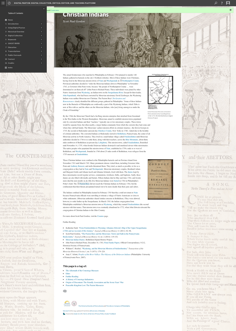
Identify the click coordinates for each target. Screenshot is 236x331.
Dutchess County (104, 130)
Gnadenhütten (133, 142)
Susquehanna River (115, 92)
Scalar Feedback (110, 314)
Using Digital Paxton (16, 28)
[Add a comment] (66, 291)
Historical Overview (16, 32)
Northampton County (130, 80)
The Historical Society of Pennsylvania (90, 306)
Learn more (55, 10)
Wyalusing (85, 92)
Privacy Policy (99, 314)
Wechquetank (112, 80)
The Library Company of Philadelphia (118, 306)
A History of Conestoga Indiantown (80, 279)
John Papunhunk (69, 95)
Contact (11, 59)
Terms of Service (88, 314)
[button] (222, 3)
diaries (130, 172)
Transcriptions (14, 51)
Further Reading (72, 276)
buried (116, 180)
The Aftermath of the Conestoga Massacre (82, 270)
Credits (11, 63)
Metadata (102, 311)
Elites (68, 273)
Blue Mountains (132, 139)
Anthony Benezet (77, 166)
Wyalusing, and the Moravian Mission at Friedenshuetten (104, 248)
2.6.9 (80, 314)
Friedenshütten (130, 136)
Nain (101, 80)
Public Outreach (14, 55)
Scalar (76, 314)
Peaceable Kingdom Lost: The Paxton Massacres (85, 285)
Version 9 (66, 311)
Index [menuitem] (10, 68)
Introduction (13, 24)
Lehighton (102, 142)
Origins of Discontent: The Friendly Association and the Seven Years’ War (94, 282)
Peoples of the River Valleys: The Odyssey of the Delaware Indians (104, 254)
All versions (94, 311)
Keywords (12, 39)
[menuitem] (3, 3)
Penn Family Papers (112, 242)
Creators (100, 216)
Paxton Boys (84, 183)
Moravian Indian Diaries (75, 239)
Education (12, 47)
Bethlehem (121, 133)
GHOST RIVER (14, 43)
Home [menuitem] (10, 20)
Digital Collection (15, 36)
